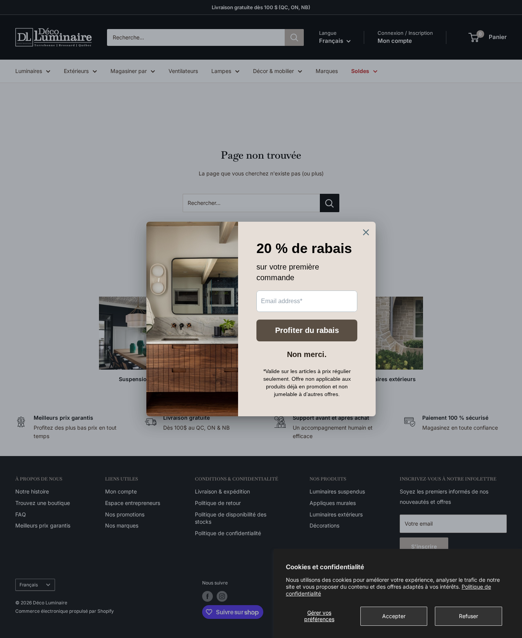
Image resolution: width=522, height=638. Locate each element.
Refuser (468, 616)
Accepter (393, 616)
